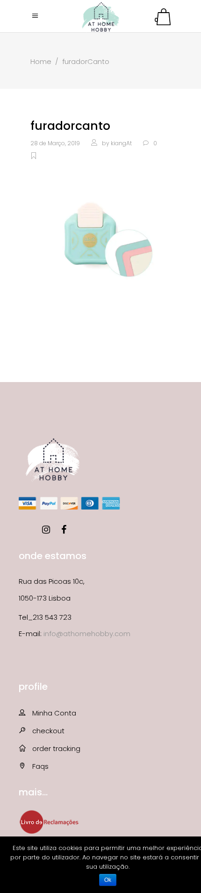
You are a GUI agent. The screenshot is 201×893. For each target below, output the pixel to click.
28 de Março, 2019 (55, 143)
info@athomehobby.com (86, 633)
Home (40, 61)
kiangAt (121, 143)
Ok (107, 880)
